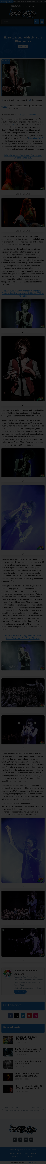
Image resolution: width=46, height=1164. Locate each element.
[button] (39, 556)
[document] (23, 582)
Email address (13, 588)
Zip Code (10, 569)
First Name (11, 578)
